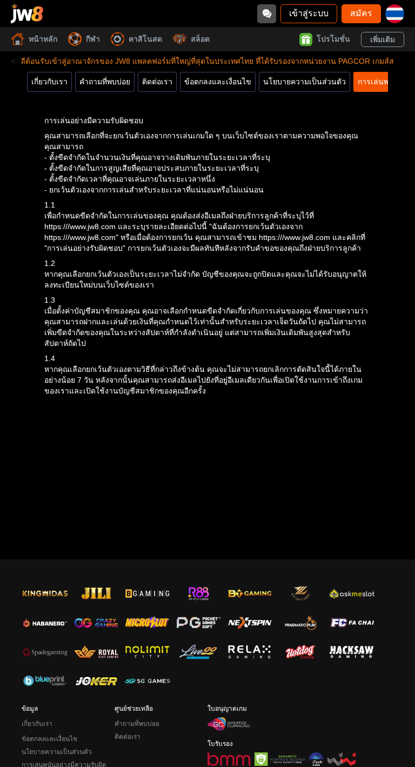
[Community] (266, 13)
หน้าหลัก (43, 39)
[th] (394, 13)
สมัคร (361, 13)
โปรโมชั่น (333, 39)
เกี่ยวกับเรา (49, 81)
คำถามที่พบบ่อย (104, 81)
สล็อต (200, 39)
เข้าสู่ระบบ (309, 13)
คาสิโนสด (145, 39)
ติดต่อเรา (157, 81)
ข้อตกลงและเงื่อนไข (217, 81)
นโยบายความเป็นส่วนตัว (304, 81)
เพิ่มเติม (382, 39)
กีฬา (93, 39)
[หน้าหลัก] (27, 13)
